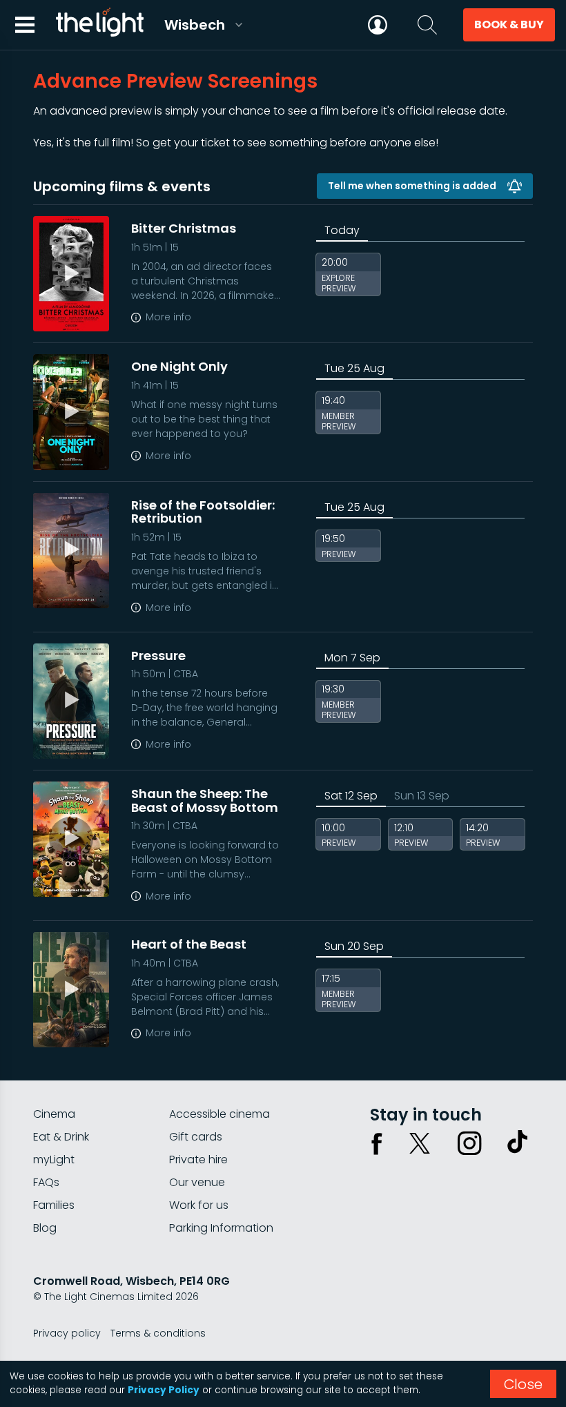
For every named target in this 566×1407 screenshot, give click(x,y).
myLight (54, 1159)
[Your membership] (377, 25)
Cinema (54, 1114)
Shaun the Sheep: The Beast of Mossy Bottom (204, 800)
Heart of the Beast (188, 944)
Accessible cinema (219, 1114)
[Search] (427, 25)
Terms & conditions (158, 1333)
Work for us (198, 1205)
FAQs (46, 1182)
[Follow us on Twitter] (419, 1143)
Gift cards (195, 1137)
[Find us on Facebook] (377, 1143)
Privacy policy (67, 1333)
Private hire (198, 1159)
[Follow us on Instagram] (469, 1143)
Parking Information (221, 1228)
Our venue (197, 1182)
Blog (45, 1228)
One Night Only (179, 366)
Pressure (158, 655)
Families (54, 1205)
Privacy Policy (163, 1390)
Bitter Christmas (183, 228)
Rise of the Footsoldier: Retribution (203, 511)
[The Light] (99, 25)
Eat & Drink (61, 1137)
